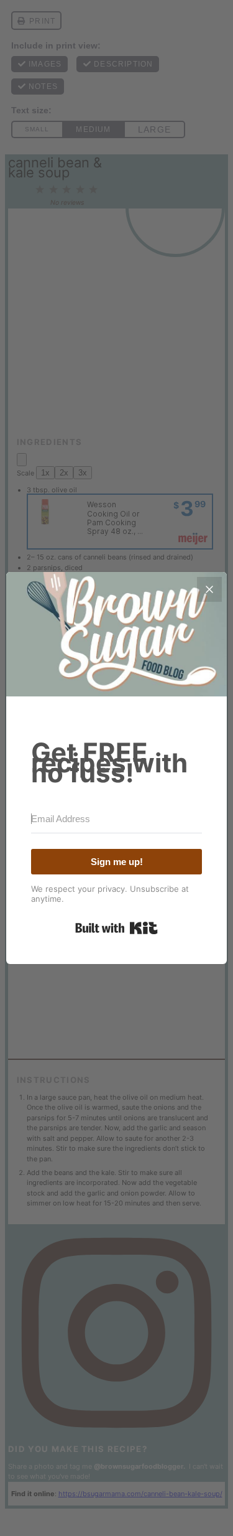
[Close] (209, 589)
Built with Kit (116, 928)
